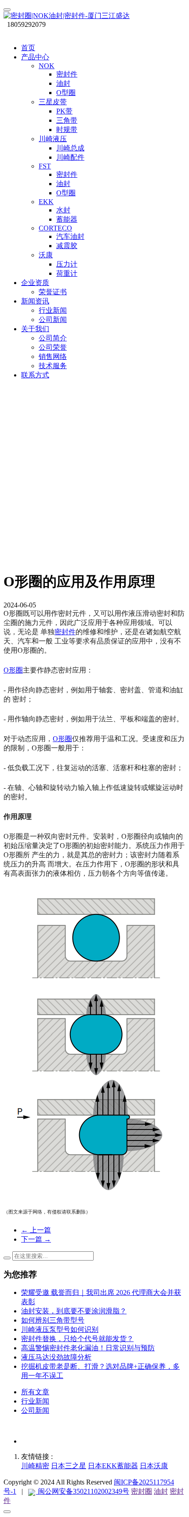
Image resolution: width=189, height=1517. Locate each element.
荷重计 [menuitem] (66, 273)
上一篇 (36, 1230)
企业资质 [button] (35, 282)
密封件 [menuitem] (66, 74)
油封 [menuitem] (63, 83)
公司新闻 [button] (53, 319)
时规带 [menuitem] (66, 129)
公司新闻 (35, 1410)
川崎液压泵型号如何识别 (59, 1329)
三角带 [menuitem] (66, 120)
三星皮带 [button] (53, 102)
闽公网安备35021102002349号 (82, 1491)
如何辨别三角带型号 (52, 1320)
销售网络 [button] (53, 356)
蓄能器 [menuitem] (66, 219)
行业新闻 (35, 1401)
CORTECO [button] (55, 228)
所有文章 (35, 1392)
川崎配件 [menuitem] (70, 157)
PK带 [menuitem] (64, 111)
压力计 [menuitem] (66, 264)
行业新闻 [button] (53, 310)
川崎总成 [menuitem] (70, 148)
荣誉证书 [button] (53, 292)
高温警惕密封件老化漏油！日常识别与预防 (88, 1348)
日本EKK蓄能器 (113, 1465)
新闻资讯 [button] (35, 301)
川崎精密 (35, 1465)
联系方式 (35, 375)
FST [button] (45, 166)
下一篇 (36, 1239)
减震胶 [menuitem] (66, 245)
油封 (161, 1491)
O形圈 (13, 670)
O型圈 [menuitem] (66, 92)
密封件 (65, 632)
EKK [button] (46, 201)
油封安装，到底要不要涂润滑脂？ (74, 1311)
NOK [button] (47, 65)
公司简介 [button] (53, 338)
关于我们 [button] (35, 329)
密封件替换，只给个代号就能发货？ (77, 1338)
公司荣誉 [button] (53, 347)
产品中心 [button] (35, 57)
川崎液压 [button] (53, 139)
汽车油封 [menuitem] (70, 236)
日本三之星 (68, 1465)
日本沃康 (154, 1465)
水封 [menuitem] (63, 210)
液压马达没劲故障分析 (56, 1357)
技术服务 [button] (53, 365)
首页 (28, 47)
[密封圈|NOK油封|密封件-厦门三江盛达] (94, 16)
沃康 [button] (46, 255)
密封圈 (141, 1491)
